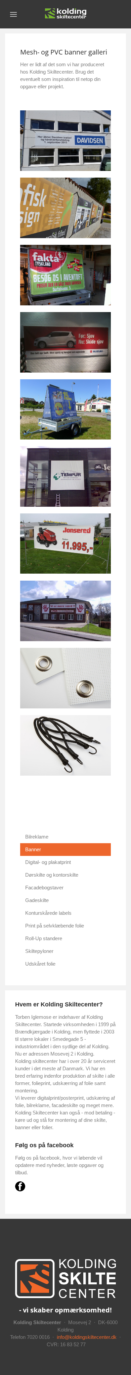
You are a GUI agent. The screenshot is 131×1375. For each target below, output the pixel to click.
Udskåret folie (40, 964)
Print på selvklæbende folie (54, 925)
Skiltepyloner (39, 951)
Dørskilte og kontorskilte (51, 875)
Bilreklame (36, 837)
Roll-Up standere (43, 938)
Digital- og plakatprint (48, 862)
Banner (33, 849)
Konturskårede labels (48, 913)
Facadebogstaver (44, 887)
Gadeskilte (37, 900)
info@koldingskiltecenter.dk (87, 1337)
